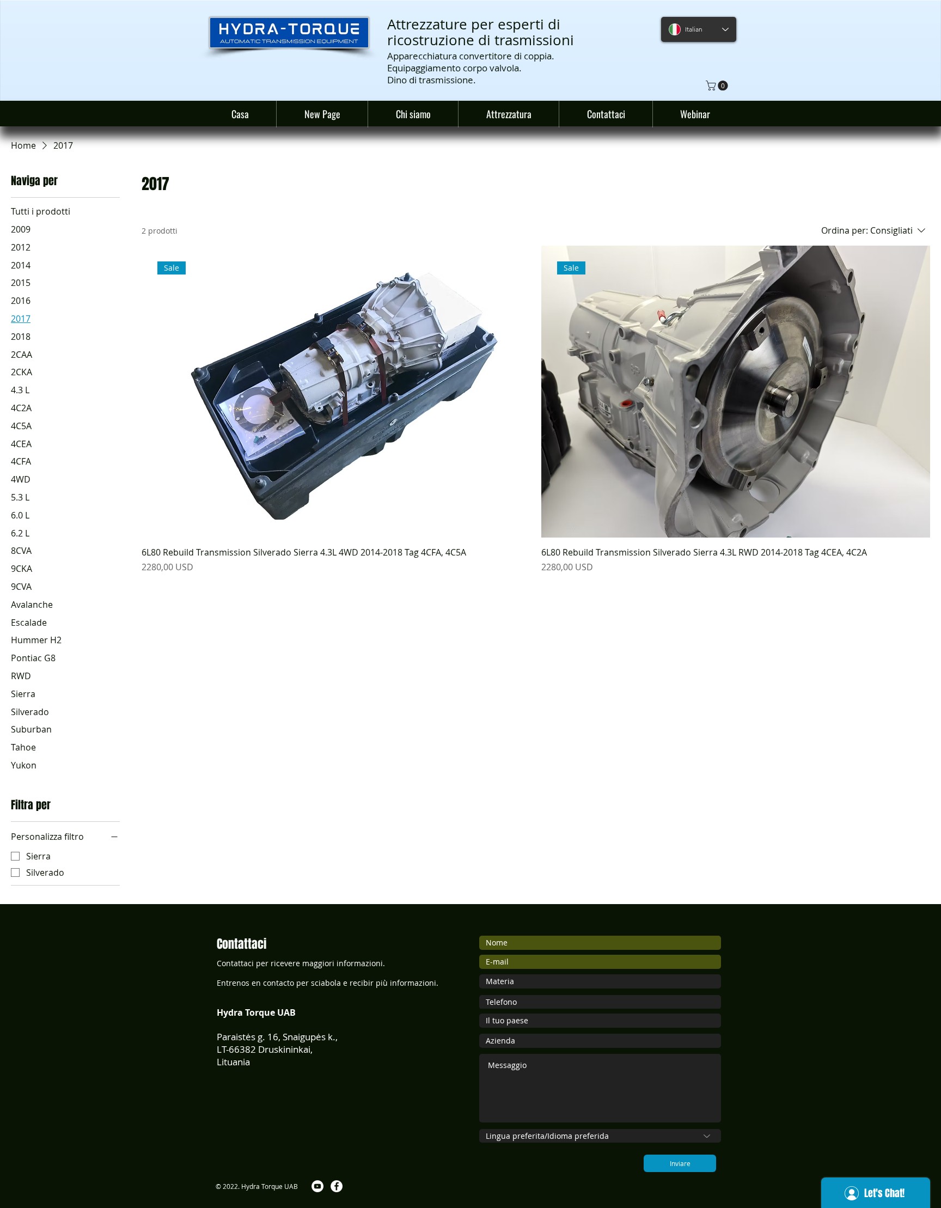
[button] (718, 85)
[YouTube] (317, 1186)
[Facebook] (337, 1186)
